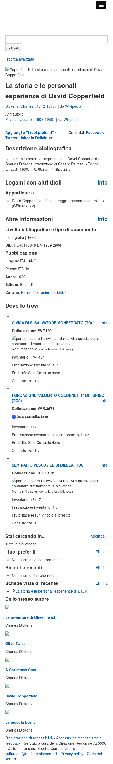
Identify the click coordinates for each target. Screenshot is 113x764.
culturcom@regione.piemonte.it (31, 753)
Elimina (102, 551)
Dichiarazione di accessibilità (29, 737)
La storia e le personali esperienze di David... (53, 591)
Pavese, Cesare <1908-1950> (30, 119)
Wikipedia (73, 106)
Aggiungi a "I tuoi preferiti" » (31, 132)
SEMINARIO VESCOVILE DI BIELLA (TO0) (48, 465)
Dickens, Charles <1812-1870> (31, 106)
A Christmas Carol (21, 669)
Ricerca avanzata (19, 59)
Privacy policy (72, 753)
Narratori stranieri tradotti (42, 292)
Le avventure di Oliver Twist (30, 617)
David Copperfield (21, 695)
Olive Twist (15, 643)
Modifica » (99, 536)
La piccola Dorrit (20, 722)
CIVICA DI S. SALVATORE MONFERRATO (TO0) (53, 322)
